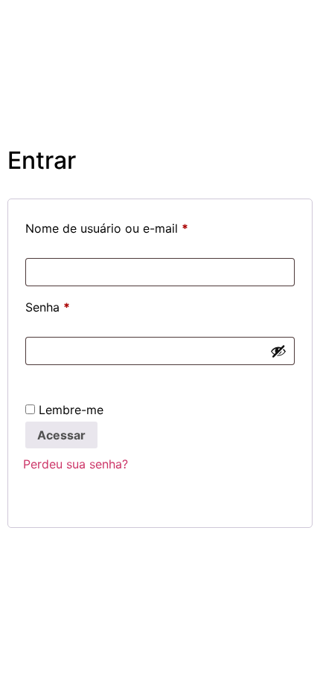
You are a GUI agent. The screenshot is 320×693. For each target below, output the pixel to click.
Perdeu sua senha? (75, 464)
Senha (79, 305)
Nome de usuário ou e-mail (138, 226)
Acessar (61, 435)
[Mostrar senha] (278, 351)
